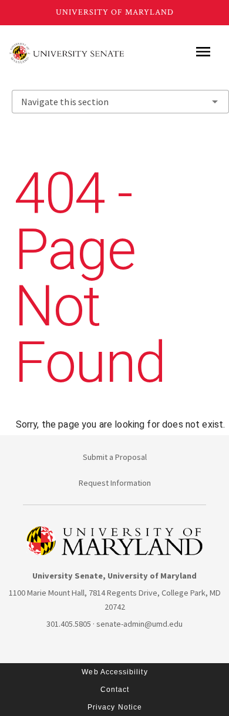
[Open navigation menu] (203, 52)
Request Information (115, 483)
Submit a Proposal (115, 457)
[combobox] (120, 101)
